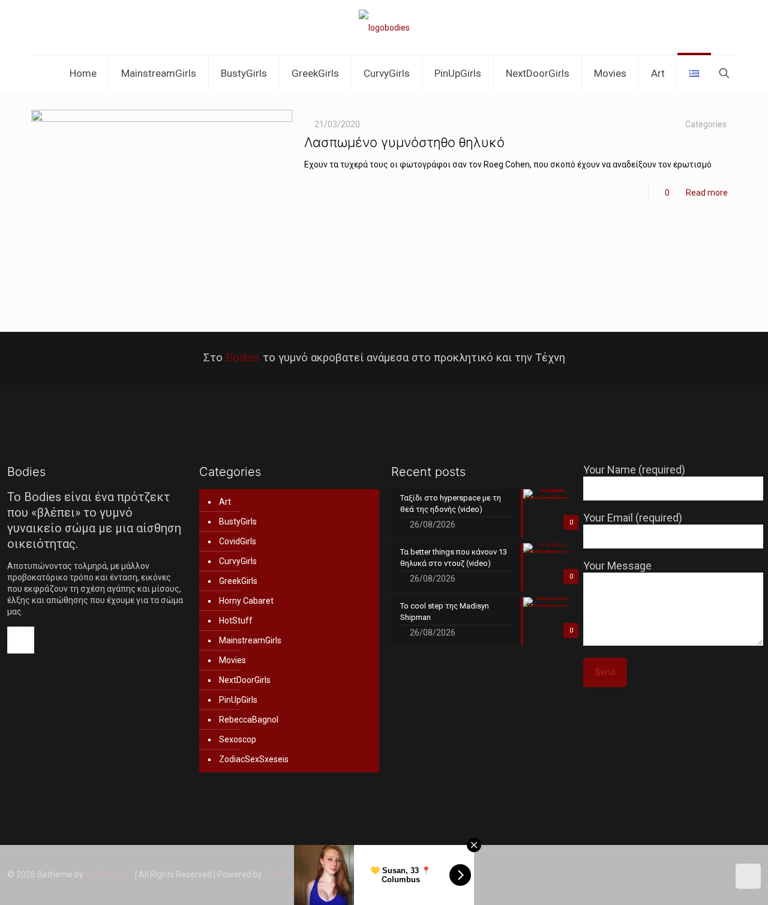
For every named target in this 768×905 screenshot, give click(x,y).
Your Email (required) (632, 517)
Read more (707, 192)
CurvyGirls (238, 561)
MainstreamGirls (250, 640)
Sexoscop (237, 739)
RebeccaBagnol (248, 719)
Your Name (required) (634, 469)
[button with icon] (20, 640)
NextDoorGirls (245, 680)
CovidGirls (237, 541)
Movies (232, 660)
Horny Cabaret (246, 601)
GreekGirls (238, 581)
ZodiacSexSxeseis (254, 759)
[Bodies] (384, 27)
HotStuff (236, 620)
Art (225, 502)
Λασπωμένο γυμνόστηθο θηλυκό (404, 142)
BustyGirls (238, 521)
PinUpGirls (238, 700)
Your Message (617, 565)
